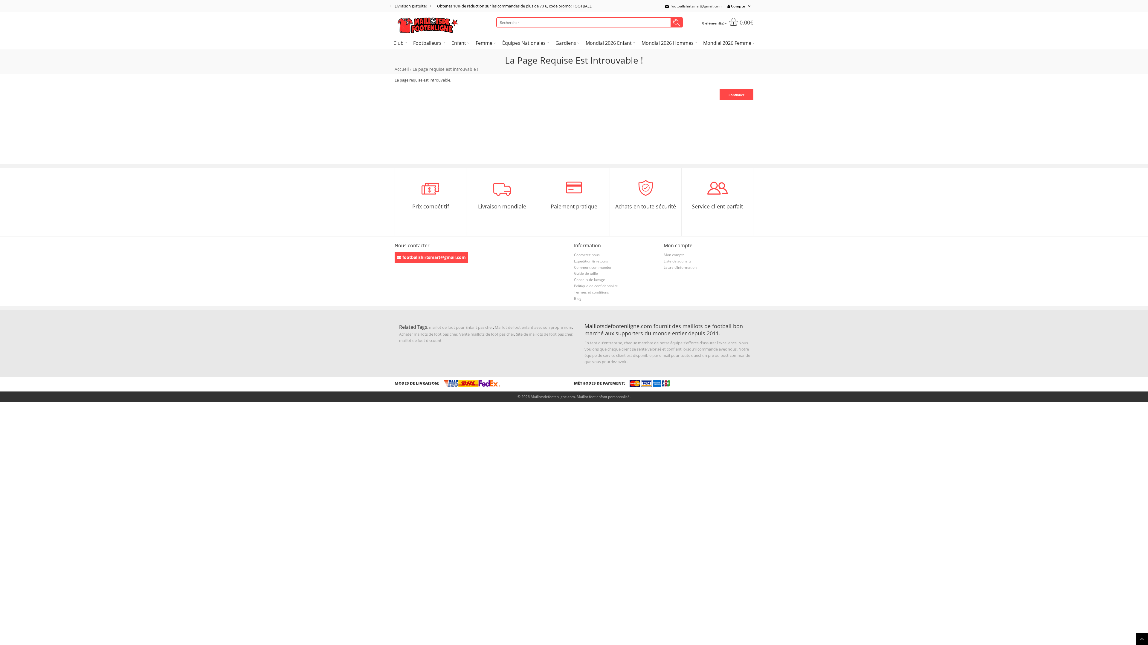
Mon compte (674, 254)
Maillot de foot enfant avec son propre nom (533, 327)
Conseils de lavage (589, 279)
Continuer (736, 95)
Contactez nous (587, 254)
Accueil (402, 69)
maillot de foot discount (420, 340)
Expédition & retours (591, 261)
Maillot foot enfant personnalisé (603, 396)
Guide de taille (586, 273)
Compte (738, 6)
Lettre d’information (680, 267)
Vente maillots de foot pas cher (486, 334)
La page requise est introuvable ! (445, 69)
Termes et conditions (591, 292)
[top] (1142, 639)
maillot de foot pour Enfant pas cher (461, 327)
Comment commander (593, 267)
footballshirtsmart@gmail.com (696, 6)
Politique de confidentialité (596, 285)
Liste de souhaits (677, 261)
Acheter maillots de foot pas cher (428, 334)
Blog (577, 298)
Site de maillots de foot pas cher (544, 334)
